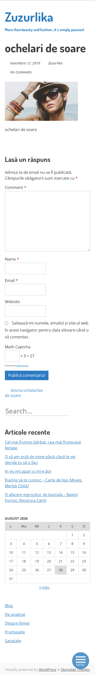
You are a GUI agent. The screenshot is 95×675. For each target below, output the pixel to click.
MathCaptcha (22, 365)
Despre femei (17, 623)
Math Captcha (17, 347)
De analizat (15, 614)
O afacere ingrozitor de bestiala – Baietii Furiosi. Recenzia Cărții (41, 497)
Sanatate (13, 640)
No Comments (21, 72)
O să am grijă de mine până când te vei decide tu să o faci (40, 459)
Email (11, 280)
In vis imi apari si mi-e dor (28, 471)
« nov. (44, 587)
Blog (9, 605)
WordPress (47, 669)
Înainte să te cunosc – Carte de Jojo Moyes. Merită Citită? (44, 483)
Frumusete (15, 632)
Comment (15, 187)
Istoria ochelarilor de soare (24, 393)
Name (12, 259)
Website (12, 301)
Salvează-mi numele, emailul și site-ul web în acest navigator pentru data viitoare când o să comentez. (47, 330)
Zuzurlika (44, 20)
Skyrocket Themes (75, 669)
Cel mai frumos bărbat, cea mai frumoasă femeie (43, 445)
